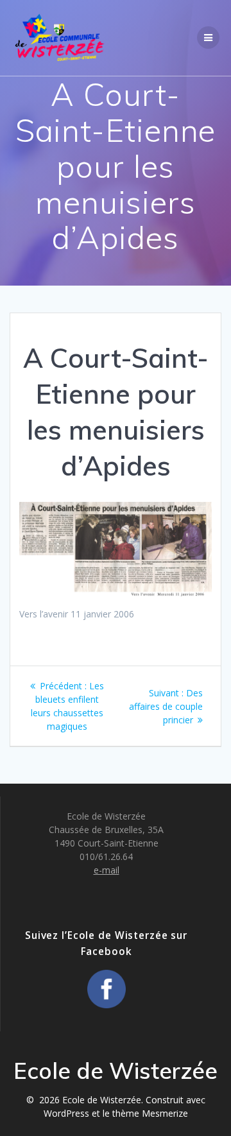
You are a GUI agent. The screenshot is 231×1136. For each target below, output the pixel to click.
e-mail (106, 870)
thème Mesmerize (150, 1113)
